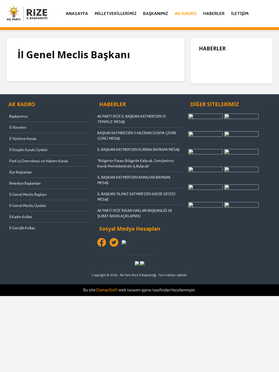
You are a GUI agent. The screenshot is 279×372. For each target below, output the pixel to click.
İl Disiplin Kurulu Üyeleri (28, 149)
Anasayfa (77, 13)
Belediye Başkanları (25, 183)
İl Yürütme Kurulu (23, 138)
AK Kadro (186, 13)
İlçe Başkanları (20, 172)
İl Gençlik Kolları (22, 227)
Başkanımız (155, 13)
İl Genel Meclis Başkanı (28, 194)
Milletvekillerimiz (116, 13)
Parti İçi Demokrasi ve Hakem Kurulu (38, 160)
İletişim (239, 13)
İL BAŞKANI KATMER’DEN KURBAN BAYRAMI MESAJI (138, 149)
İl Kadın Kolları (20, 216)
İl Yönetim (17, 127)
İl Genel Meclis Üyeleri (27, 205)
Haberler (214, 13)
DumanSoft (107, 290)
